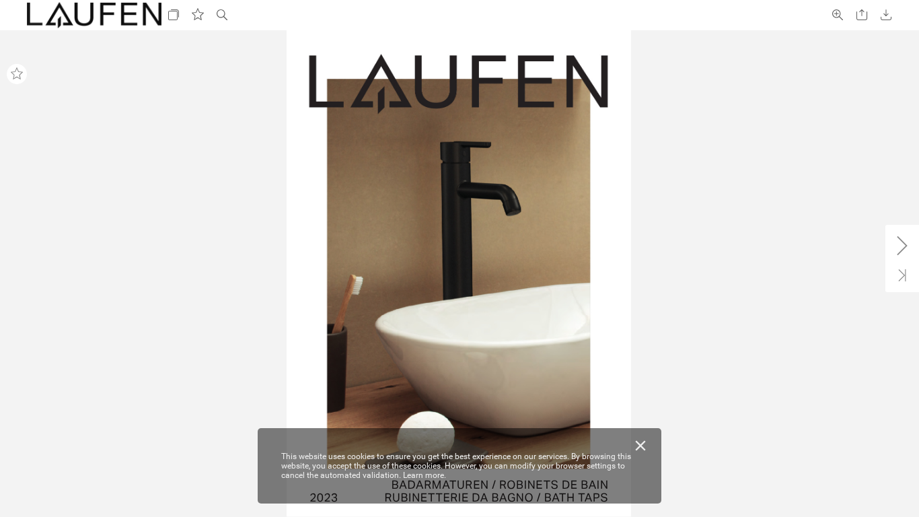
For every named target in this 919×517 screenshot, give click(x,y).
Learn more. (424, 475)
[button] (173, 15)
